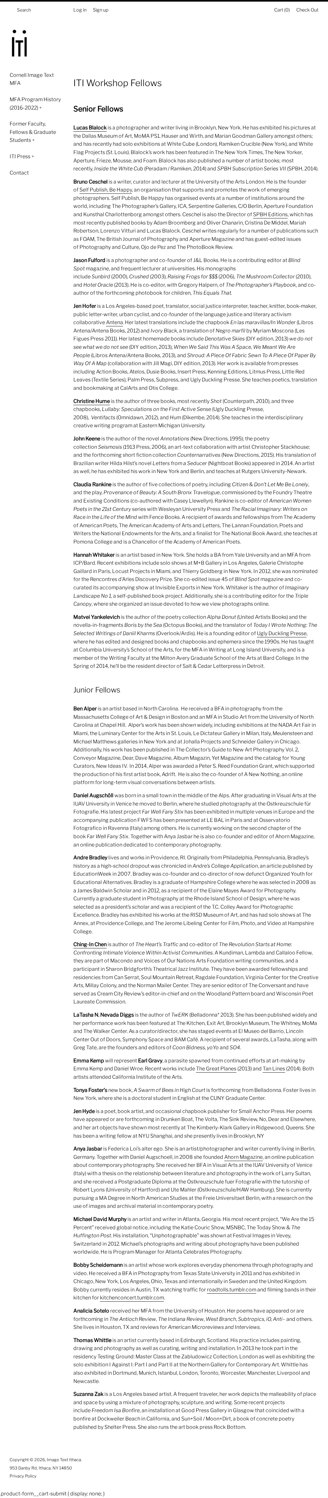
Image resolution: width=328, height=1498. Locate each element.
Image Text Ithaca (64, 1459)
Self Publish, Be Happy (105, 190)
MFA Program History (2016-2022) (35, 103)
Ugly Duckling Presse (282, 633)
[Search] (11, 11)
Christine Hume (91, 401)
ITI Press (22, 156)
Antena (114, 322)
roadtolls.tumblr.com (231, 1290)
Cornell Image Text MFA (32, 79)
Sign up (101, 10)
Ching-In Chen (90, 944)
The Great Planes (216, 1069)
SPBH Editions (270, 214)
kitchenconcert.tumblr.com (132, 1298)
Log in (79, 10)
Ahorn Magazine (243, 1157)
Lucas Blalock (90, 128)
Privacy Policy (23, 1476)
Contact (19, 173)
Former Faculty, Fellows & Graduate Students (33, 132)
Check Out (307, 10)
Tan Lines (274, 1069)
